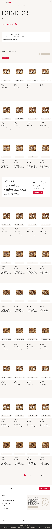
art (19, 518)
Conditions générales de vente (32, 527)
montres (3, 520)
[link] (30, 475)
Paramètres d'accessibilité (45, 527)
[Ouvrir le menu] (50, 2)
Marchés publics (6, 503)
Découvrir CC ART (33, 507)
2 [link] (27, 475)
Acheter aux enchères (8, 5)
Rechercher (5, 57)
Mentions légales (5, 527)
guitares (37, 515)
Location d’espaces (6, 505)
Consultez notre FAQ (45, 488)
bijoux (3, 518)
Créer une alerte (38, 193)
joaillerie (3, 515)
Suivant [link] (42, 475)
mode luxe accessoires (23, 515)
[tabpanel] (26, 37)
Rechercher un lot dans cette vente (9, 51)
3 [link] (28, 475)
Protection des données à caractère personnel (17, 527)
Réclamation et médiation (8, 500)
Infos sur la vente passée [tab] (8, 30)
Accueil (2, 5)
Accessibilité (5, 508)
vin (36, 518)
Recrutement (5, 498)
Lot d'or (3, 85)
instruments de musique (23, 520)
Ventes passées (17, 5)
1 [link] (25, 475)
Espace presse (5, 495)
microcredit (38, 520)
